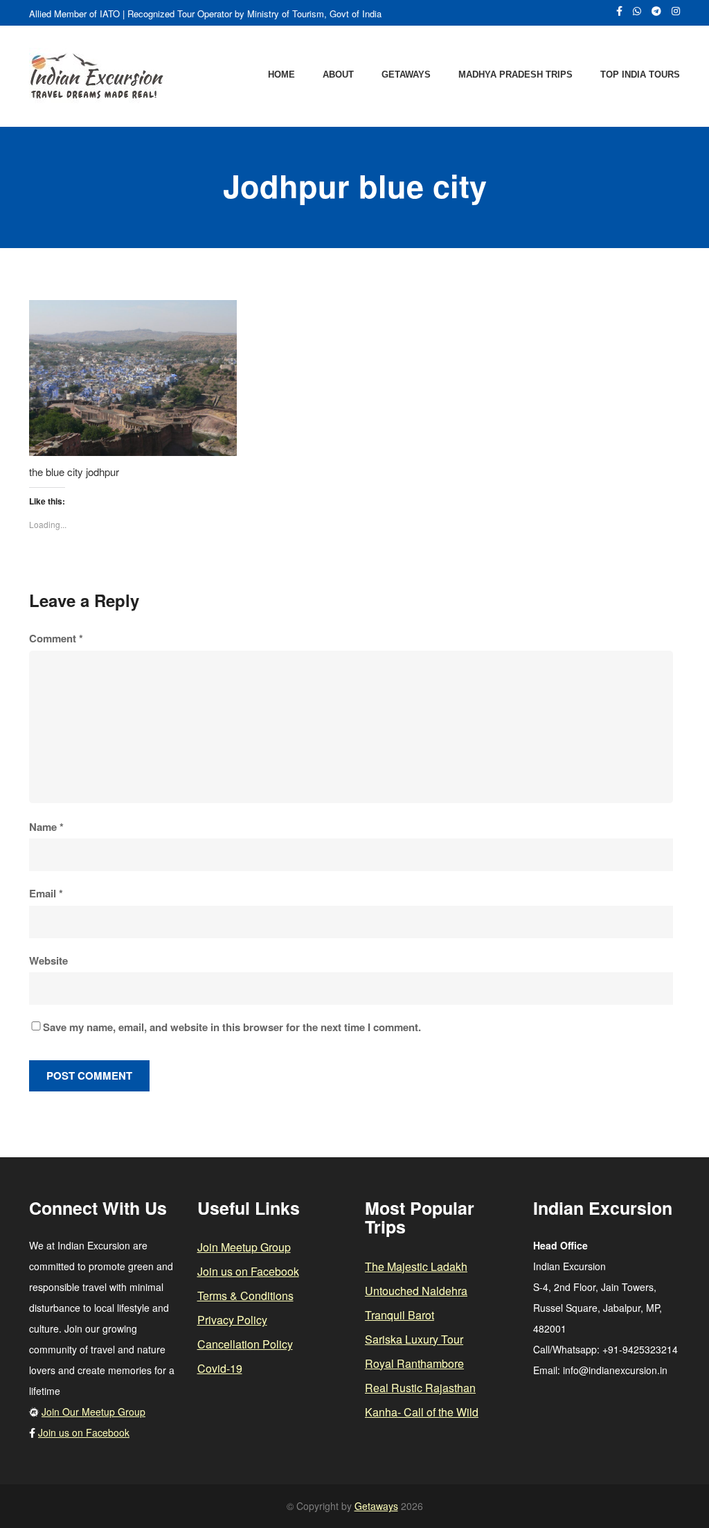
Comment (56, 638)
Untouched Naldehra (416, 1291)
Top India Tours (640, 74)
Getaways (406, 74)
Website (48, 960)
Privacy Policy (232, 1320)
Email (46, 893)
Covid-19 (219, 1368)
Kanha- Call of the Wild (421, 1412)
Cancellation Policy (245, 1344)
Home (281, 74)
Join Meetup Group (244, 1247)
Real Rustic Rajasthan (420, 1388)
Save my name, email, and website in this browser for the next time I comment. (232, 1027)
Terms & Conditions (245, 1295)
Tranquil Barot (399, 1315)
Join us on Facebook (83, 1432)
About (338, 74)
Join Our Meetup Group (93, 1412)
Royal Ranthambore (414, 1363)
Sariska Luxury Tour (414, 1339)
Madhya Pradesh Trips (515, 74)
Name (46, 826)
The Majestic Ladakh (416, 1266)
